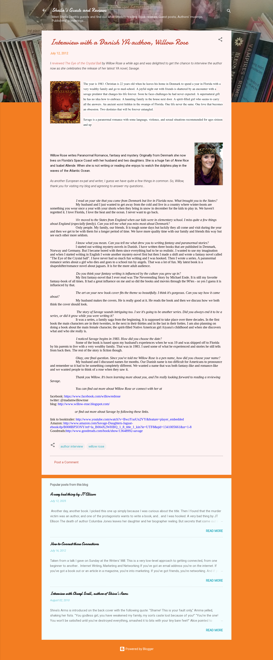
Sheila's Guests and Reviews (79, 10)
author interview (72, 446)
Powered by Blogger (139, 649)
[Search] (228, 11)
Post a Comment (66, 462)
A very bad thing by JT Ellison (73, 494)
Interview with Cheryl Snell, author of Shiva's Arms (89, 593)
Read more (214, 531)
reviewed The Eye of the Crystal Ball (76, 63)
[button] (220, 40)
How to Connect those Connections (74, 544)
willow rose (96, 446)
